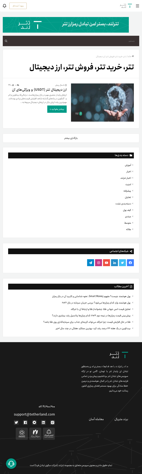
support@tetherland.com (34, 414)
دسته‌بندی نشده (123, 204)
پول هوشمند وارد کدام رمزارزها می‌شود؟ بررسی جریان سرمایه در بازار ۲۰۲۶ (96, 303)
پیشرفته (127, 191)
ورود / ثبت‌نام (18, 5)
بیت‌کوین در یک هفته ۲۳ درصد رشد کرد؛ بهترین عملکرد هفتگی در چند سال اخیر (93, 328)
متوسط (127, 223)
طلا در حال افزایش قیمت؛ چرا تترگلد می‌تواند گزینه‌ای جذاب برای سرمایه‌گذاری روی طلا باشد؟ (87, 322)
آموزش (128, 165)
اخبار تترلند (125, 178)
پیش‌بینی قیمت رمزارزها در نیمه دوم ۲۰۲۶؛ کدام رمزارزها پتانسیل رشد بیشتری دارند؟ (91, 316)
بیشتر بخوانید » (57, 109)
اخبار (129, 171)
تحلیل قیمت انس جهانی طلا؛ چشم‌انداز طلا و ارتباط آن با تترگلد (101, 309)
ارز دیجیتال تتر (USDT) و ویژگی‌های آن (39, 89)
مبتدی (128, 216)
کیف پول (127, 210)
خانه (129, 56)
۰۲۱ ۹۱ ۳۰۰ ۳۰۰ (47, 406)
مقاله (128, 229)
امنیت (128, 184)
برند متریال (121, 419)
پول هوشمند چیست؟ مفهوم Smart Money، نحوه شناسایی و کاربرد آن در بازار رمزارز (91, 296)
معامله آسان (96, 419)
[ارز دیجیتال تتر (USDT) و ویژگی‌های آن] (102, 103)
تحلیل (128, 197)
